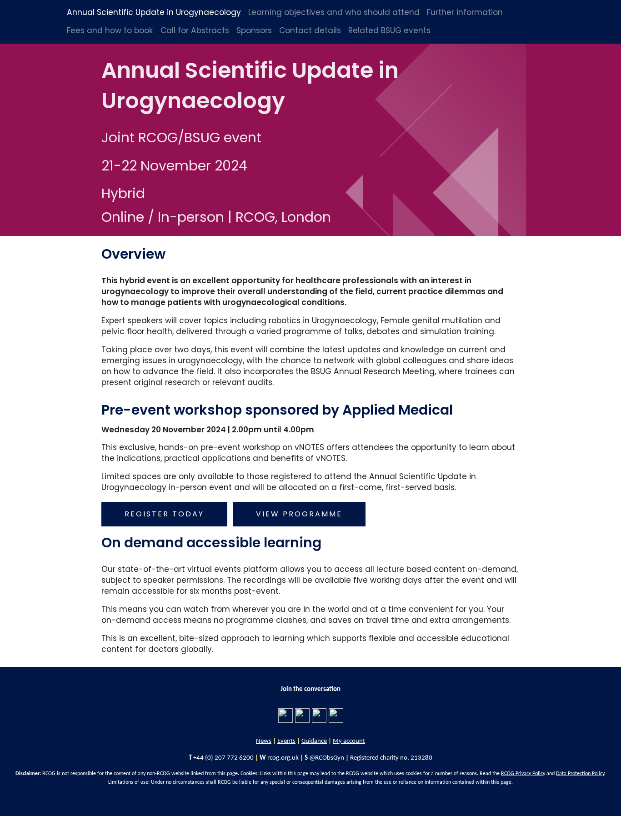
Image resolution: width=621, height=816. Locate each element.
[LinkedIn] (302, 715)
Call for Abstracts (194, 30)
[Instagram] (336, 715)
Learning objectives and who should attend (334, 12)
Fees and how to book (110, 30)
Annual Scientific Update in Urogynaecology (154, 12)
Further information (465, 12)
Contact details (310, 30)
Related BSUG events (389, 30)
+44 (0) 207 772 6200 (223, 758)
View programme (299, 514)
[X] (319, 715)
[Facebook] (285, 715)
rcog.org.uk (283, 758)
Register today (164, 514)
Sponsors (254, 30)
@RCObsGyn (326, 758)
